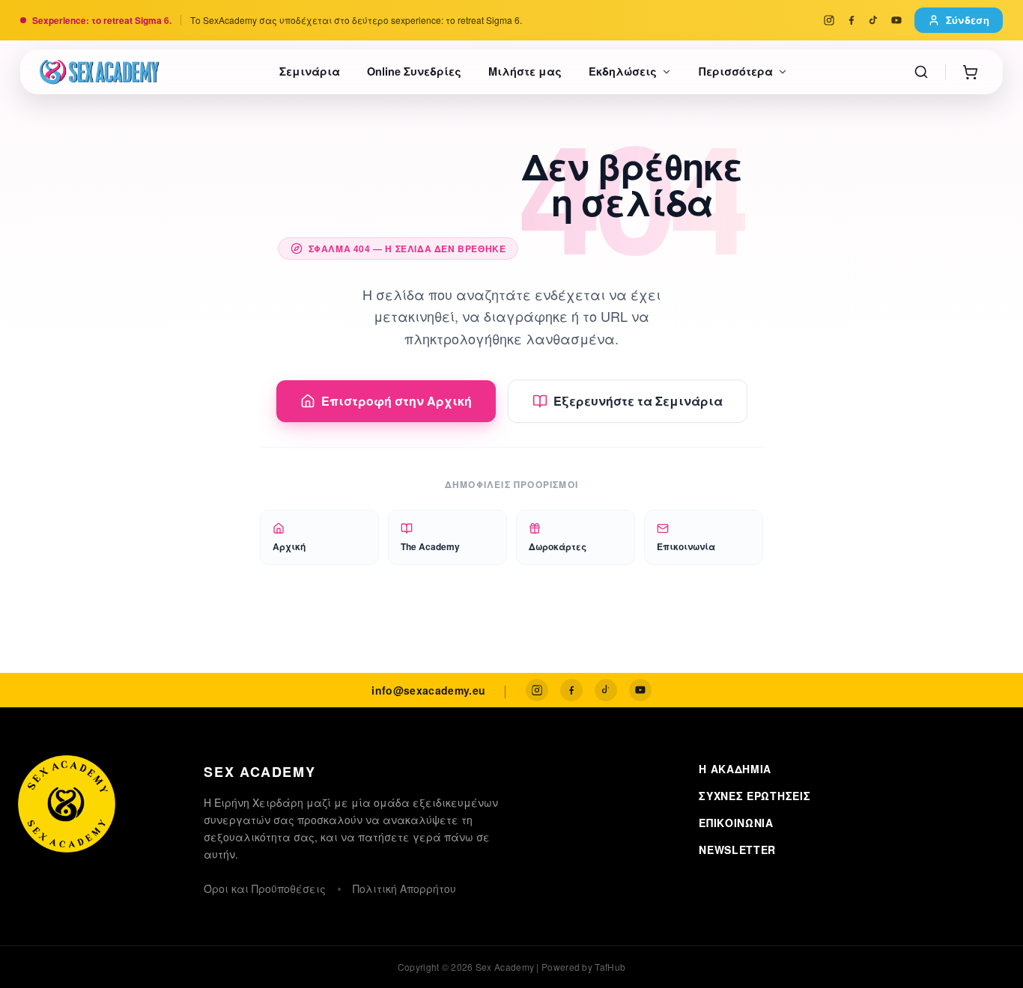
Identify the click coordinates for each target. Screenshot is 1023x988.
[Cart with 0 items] (970, 72)
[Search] (921, 72)
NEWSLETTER (737, 849)
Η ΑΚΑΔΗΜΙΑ (735, 768)
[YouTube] (896, 20)
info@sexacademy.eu (428, 690)
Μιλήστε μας (525, 71)
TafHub (610, 966)
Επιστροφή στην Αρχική (396, 400)
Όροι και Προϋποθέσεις (265, 888)
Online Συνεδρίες (414, 71)
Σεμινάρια (309, 71)
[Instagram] (829, 20)
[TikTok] (874, 20)
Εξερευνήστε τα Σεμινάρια (638, 400)
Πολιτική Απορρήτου (404, 888)
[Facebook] (851, 20)
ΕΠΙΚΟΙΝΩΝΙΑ (736, 822)
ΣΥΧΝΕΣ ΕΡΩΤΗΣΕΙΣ (754, 795)
